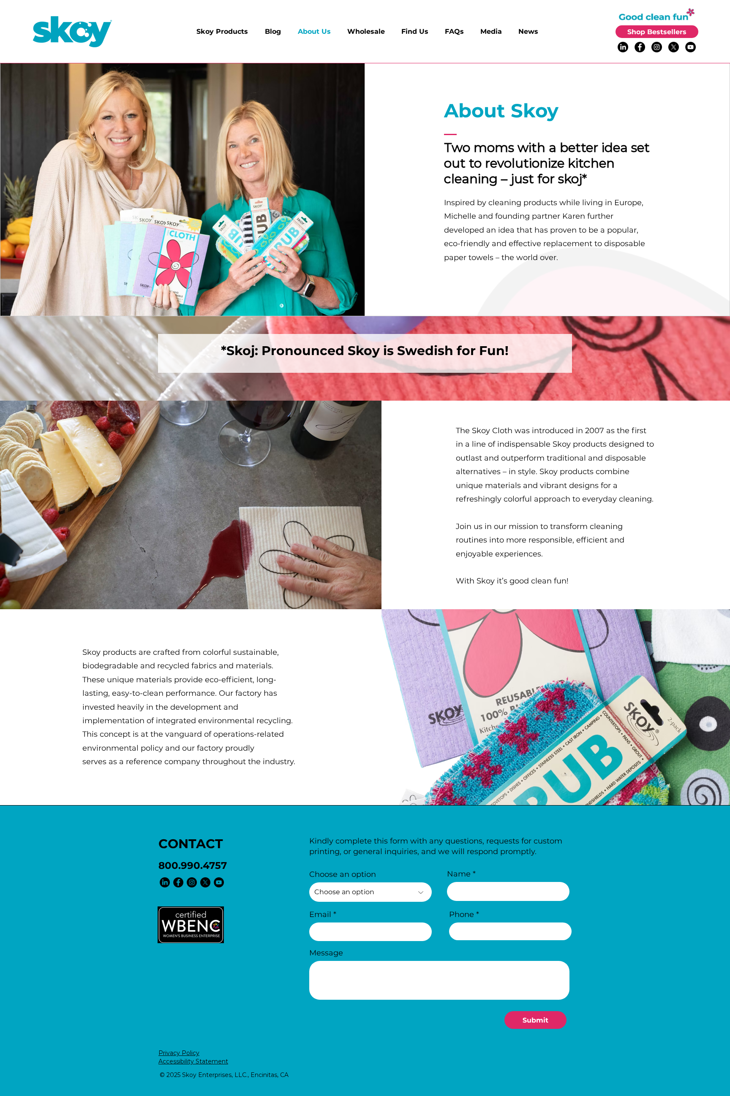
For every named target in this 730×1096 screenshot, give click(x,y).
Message (326, 953)
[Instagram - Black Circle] (656, 47)
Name (459, 874)
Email (320, 914)
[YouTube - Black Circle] (690, 47)
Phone (461, 914)
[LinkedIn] (623, 47)
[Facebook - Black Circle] (640, 47)
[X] (673, 47)
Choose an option (342, 874)
